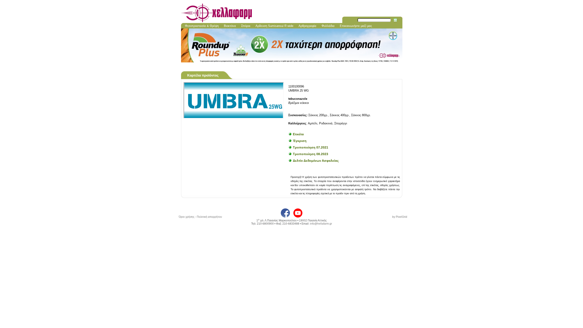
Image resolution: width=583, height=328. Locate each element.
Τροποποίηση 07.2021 (310, 147)
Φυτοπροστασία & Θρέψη (202, 26)
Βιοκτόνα (230, 26)
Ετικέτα (298, 134)
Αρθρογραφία (307, 26)
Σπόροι (245, 26)
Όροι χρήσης (186, 216)
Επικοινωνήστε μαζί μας (356, 26)
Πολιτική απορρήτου (209, 216)
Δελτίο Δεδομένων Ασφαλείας (316, 160)
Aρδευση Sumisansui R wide (274, 26)
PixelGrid (401, 216)
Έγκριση (300, 141)
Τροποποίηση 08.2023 (310, 154)
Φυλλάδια (328, 26)
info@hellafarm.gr (321, 223)
